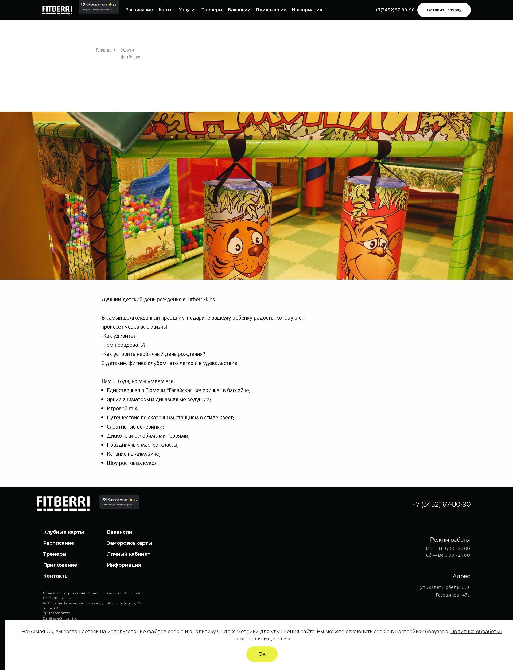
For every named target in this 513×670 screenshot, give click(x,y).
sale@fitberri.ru (65, 618)
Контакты (56, 576)
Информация (307, 9)
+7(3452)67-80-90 (395, 10)
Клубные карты (63, 532)
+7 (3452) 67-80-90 (441, 504)
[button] (444, 10)
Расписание (139, 9)
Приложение (271, 9)
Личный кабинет (128, 554)
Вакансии (239, 9)
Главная (104, 50)
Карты (165, 9)
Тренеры (211, 9)
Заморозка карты (129, 543)
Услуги (187, 9)
